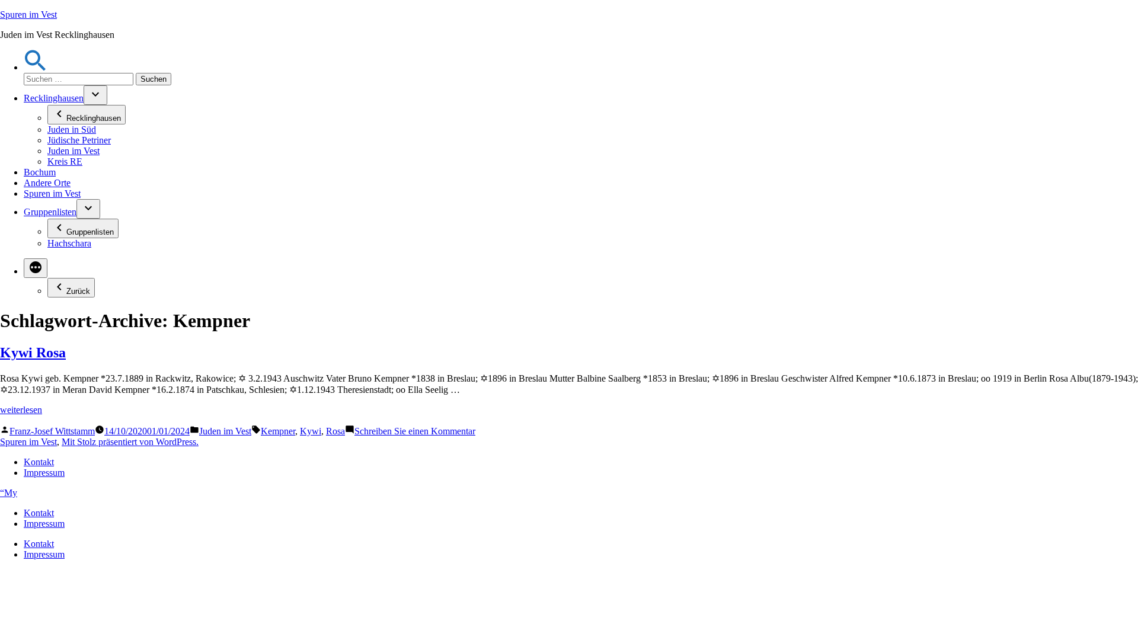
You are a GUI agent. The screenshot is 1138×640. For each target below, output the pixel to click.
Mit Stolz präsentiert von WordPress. (130, 442)
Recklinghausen (54, 98)
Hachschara (69, 243)
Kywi (310, 431)
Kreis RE (64, 161)
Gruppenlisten (50, 212)
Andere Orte (47, 183)
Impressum (44, 473)
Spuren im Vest (28, 14)
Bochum (40, 172)
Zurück (78, 291)
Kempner (278, 431)
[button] (35, 67)
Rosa (335, 431)
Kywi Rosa (33, 352)
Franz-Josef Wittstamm (52, 431)
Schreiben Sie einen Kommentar (414, 431)
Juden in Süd (71, 129)
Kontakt (39, 462)
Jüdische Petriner (79, 140)
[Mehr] (35, 268)
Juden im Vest (73, 151)
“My (8, 493)
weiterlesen (21, 410)
